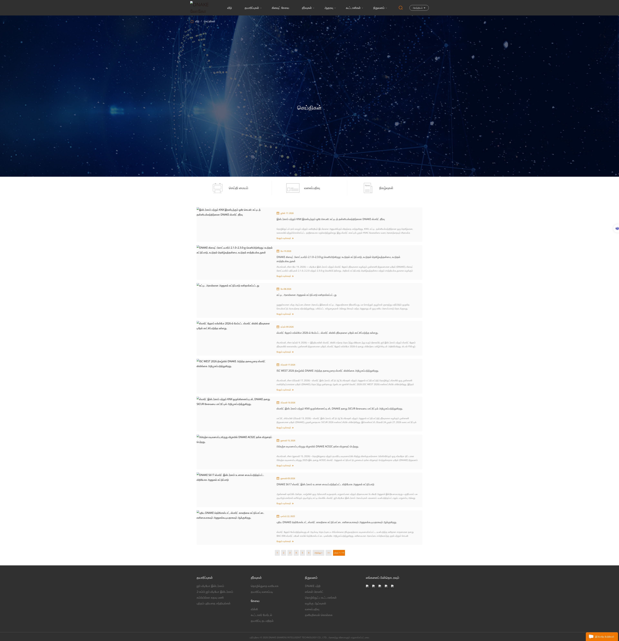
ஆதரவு (328, 8)
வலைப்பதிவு (312, 609)
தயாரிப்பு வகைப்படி (262, 592)
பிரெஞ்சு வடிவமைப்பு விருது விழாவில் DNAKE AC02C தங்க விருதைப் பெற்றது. (318, 446)
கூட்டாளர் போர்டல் (261, 615)
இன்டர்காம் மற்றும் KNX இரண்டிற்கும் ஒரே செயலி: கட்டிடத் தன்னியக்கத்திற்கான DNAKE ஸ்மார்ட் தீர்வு (331, 219)
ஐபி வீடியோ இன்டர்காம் (210, 586)
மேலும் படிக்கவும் (284, 238)
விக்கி (254, 609)
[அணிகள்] (616, 228)
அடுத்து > (318, 552)
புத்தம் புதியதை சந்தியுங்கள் (214, 603)
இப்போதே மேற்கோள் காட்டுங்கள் (604, 638)
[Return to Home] (192, 21)
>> (329, 552)
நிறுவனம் (378, 8)
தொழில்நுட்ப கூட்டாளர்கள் (321, 597)
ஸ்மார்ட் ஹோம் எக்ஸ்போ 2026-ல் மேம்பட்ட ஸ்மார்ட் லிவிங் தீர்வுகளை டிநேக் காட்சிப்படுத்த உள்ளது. (327, 333)
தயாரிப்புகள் (252, 8)
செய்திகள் (209, 21)
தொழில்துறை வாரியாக (265, 586)
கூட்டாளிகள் (353, 8)
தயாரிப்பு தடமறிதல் (262, 621)
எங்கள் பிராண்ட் (314, 592)
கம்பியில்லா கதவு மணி (210, 597)
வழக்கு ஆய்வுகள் (315, 603)
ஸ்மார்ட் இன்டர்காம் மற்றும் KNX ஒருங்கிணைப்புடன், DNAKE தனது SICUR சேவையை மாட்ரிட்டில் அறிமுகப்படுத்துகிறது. (340, 408)
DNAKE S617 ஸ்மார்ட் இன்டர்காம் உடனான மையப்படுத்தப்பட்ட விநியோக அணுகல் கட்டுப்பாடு (325, 484)
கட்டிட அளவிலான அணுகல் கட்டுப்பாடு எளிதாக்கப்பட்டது (307, 295)
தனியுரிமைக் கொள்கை (319, 615)
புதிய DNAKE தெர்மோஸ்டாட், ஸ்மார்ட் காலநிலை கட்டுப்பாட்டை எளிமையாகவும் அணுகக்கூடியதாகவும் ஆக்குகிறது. (337, 522)
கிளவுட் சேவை (280, 8)
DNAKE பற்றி (312, 586)
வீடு (229, 8)
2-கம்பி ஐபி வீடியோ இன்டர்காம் (215, 592)
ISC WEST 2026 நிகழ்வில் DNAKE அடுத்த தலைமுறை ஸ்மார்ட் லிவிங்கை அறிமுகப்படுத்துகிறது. (328, 370)
